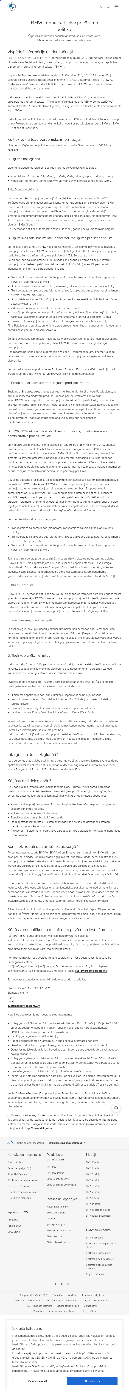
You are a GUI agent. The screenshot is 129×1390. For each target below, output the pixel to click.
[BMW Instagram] (68, 1284)
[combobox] (116, 1108)
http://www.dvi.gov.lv (38, 1128)
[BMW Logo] (12, 7)
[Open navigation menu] (116, 6)
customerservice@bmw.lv (91, 970)
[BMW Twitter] (61, 1284)
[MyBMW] (101, 6)
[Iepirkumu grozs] (108, 6)
